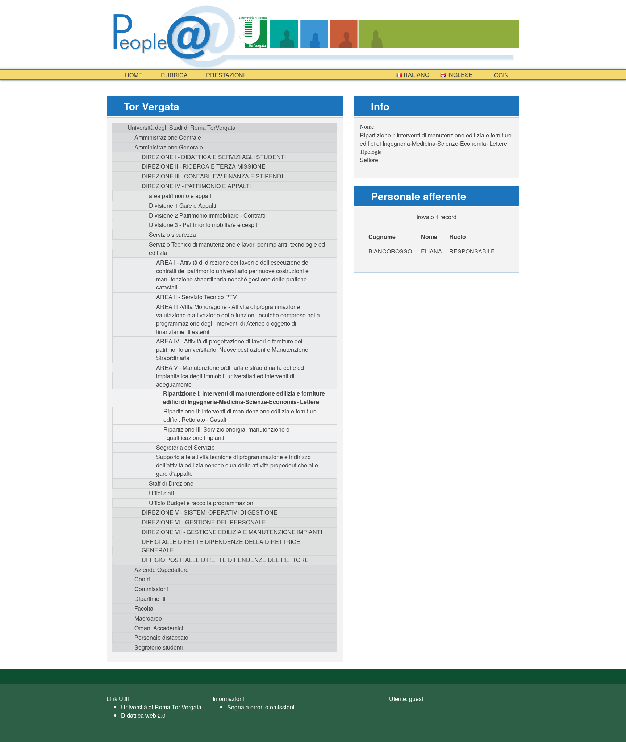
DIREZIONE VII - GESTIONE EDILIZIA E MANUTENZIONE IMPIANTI (232, 532)
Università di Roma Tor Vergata (161, 707)
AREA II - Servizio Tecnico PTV (196, 297)
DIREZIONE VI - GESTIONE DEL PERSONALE (204, 522)
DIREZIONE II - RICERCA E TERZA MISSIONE (204, 166)
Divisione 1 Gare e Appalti (182, 205)
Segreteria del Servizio (185, 447)
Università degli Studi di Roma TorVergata (181, 127)
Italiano (415, 74)
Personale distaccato (161, 637)
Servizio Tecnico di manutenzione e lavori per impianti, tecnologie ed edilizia (237, 248)
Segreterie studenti (158, 647)
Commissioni (151, 589)
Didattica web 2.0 (143, 715)
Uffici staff (161, 493)
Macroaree (148, 618)
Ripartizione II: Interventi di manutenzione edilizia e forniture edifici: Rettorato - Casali (240, 415)
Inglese (459, 74)
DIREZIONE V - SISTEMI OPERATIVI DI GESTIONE (209, 512)
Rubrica (173, 75)
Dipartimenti (150, 598)
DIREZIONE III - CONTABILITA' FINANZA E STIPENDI (212, 176)
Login (499, 75)
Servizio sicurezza (172, 234)
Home (133, 75)
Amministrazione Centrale (167, 137)
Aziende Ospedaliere (161, 569)
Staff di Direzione (171, 483)
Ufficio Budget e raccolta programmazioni (202, 503)
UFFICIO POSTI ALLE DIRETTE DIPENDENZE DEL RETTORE (225, 560)
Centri (142, 579)
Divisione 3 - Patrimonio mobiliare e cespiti (204, 224)
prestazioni (225, 75)
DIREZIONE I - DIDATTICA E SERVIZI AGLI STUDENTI (214, 157)
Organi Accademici (158, 628)
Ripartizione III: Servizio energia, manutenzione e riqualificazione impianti (226, 433)
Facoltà (143, 608)
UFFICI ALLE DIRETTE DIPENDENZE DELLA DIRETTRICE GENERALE (221, 545)
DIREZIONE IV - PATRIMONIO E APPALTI (196, 186)
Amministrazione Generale (168, 147)
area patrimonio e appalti (181, 195)
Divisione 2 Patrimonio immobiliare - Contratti (207, 215)
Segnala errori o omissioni (261, 707)
